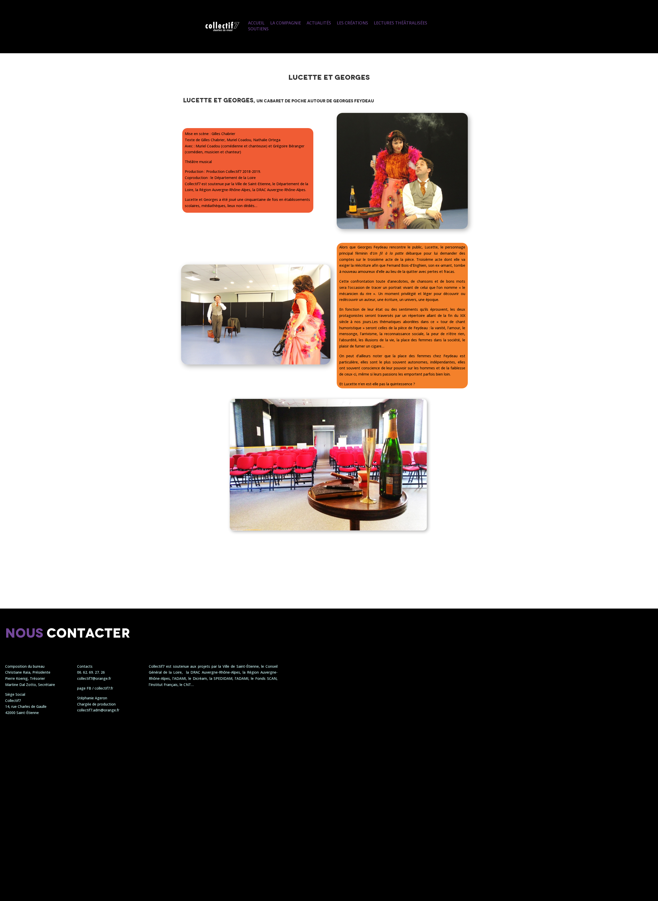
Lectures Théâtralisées (400, 23)
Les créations (352, 23)
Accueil (256, 23)
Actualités (319, 23)
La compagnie (285, 23)
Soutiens (258, 29)
